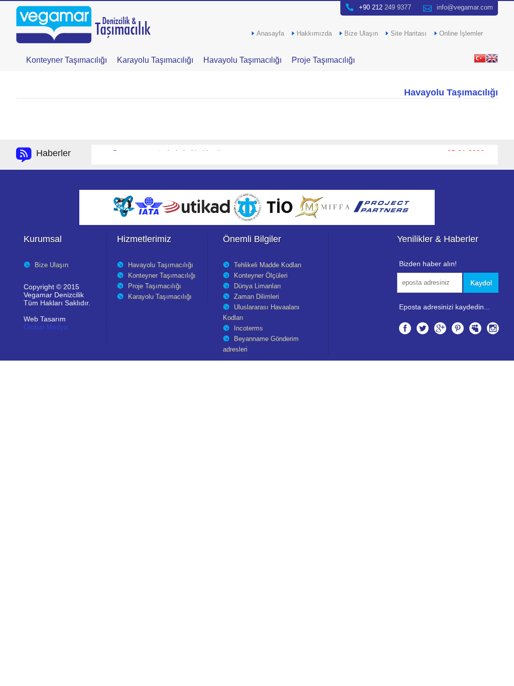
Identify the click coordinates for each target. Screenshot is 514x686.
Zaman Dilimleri (256, 296)
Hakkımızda (314, 33)
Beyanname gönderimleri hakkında (168, 153)
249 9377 (385, 7)
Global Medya (46, 327)
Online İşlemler (461, 33)
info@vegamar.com (465, 7)
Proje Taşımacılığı (323, 60)
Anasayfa (270, 33)
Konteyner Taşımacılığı (66, 60)
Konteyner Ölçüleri (261, 275)
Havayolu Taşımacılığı (242, 60)
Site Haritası (409, 33)
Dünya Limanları (257, 286)
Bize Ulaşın (361, 33)
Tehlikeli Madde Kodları (268, 265)
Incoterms (248, 328)
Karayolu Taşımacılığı (155, 60)
